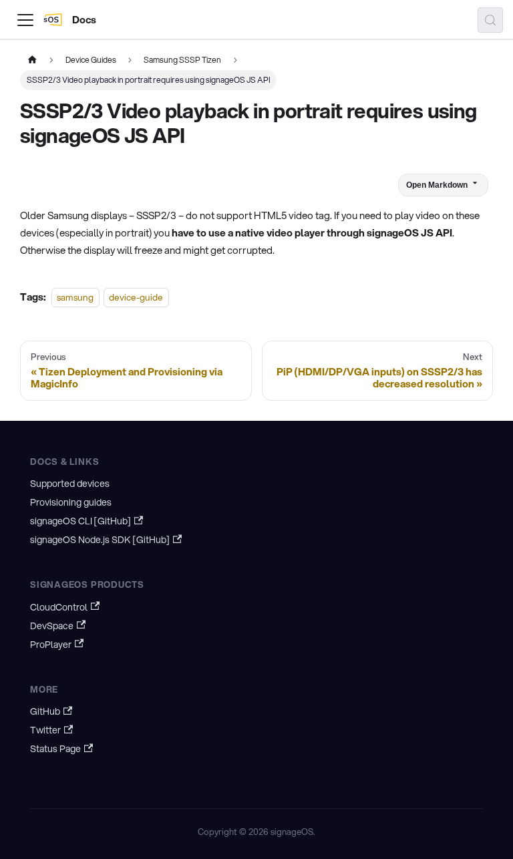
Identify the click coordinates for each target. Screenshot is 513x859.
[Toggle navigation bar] (25, 20)
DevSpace (51, 626)
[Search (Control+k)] (490, 20)
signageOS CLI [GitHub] (80, 521)
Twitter (45, 730)
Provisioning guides (71, 502)
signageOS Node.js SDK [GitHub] (100, 539)
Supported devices (70, 483)
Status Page (55, 748)
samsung (75, 297)
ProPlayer (50, 644)
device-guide (136, 297)
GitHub (45, 711)
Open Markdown (437, 185)
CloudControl (59, 607)
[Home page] (32, 60)
